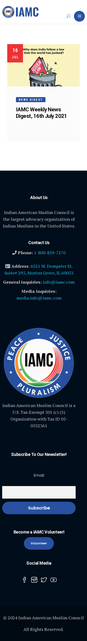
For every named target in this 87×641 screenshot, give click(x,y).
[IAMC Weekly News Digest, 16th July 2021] (43, 65)
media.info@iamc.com (39, 298)
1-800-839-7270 (50, 252)
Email (39, 475)
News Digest (31, 99)
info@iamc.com (59, 282)
